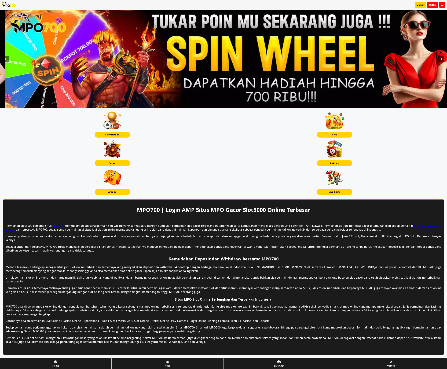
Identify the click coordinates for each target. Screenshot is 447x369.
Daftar (432, 4)
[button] (6, 59)
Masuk (420, 4)
